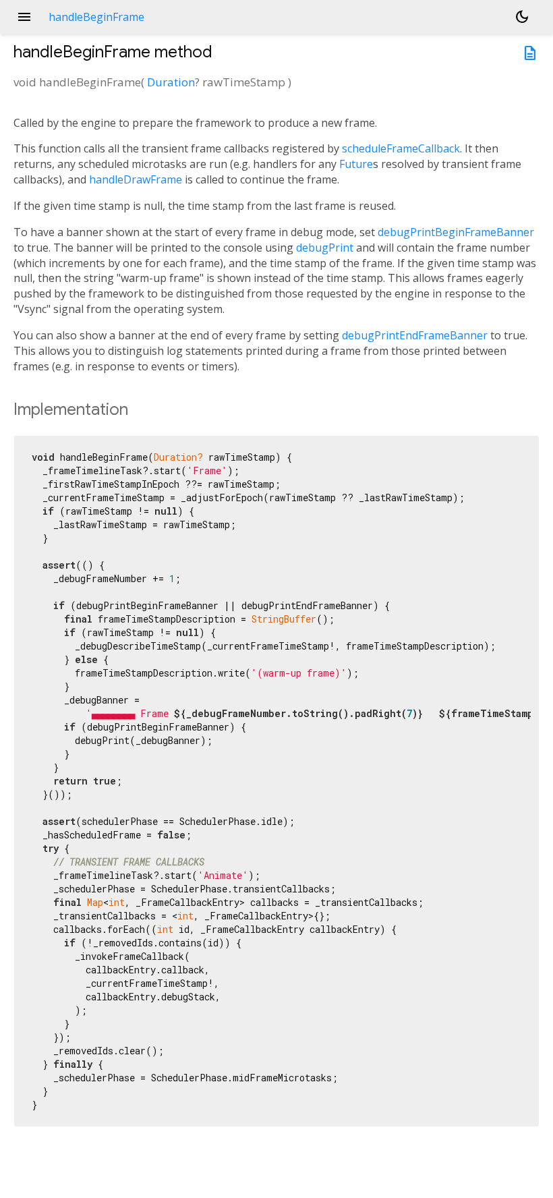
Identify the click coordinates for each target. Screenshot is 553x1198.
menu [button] (24, 17)
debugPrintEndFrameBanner (415, 335)
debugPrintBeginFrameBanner (456, 232)
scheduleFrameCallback (401, 148)
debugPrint (324, 247)
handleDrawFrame (135, 179)
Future (356, 163)
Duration (171, 82)
